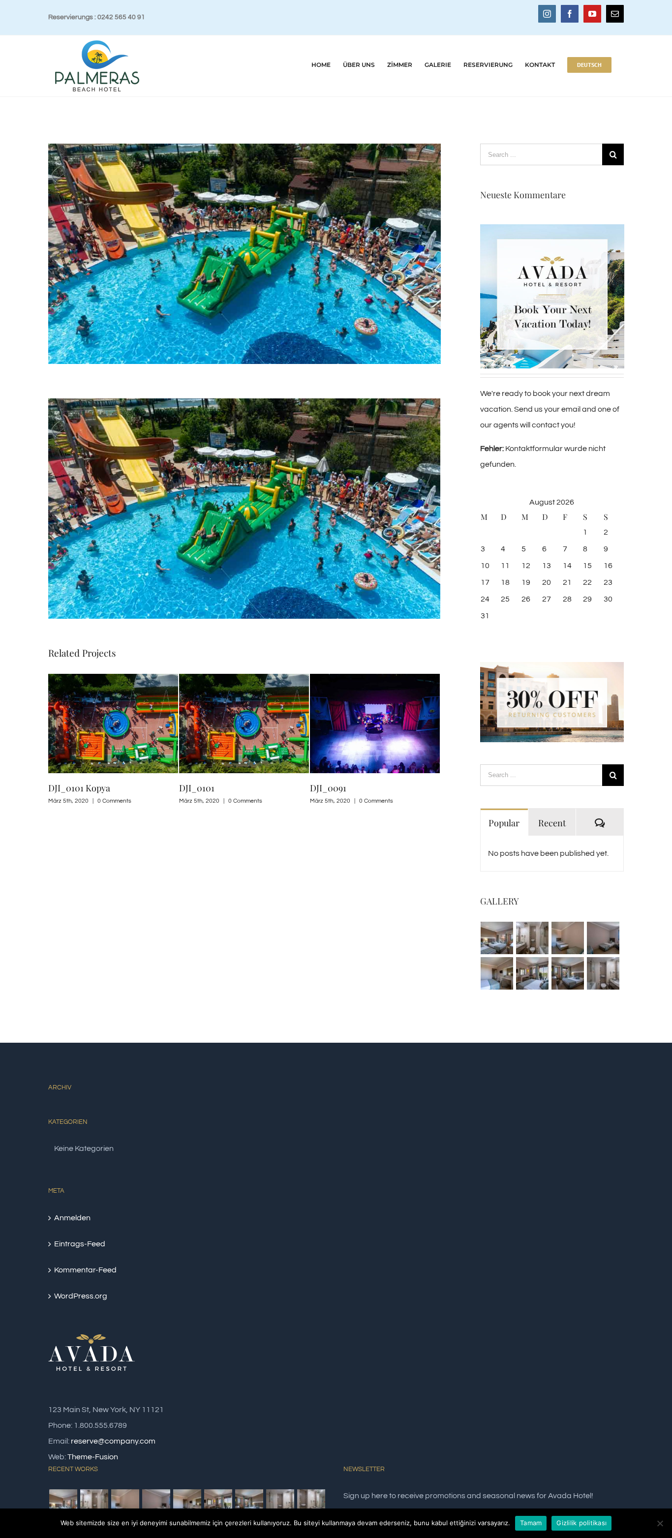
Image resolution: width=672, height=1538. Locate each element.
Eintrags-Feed (79, 1244)
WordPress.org (80, 1296)
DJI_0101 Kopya (79, 788)
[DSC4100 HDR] (311, 1503)
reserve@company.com (113, 1441)
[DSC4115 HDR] (497, 973)
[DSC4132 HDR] (568, 938)
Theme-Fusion (92, 1457)
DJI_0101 (196, 788)
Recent (552, 823)
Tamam (531, 1523)
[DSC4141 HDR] (497, 938)
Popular (504, 823)
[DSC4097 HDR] (603, 973)
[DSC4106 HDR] (568, 973)
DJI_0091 (328, 788)
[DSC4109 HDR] (533, 973)
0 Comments (114, 801)
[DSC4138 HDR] (533, 938)
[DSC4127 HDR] (603, 938)
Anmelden (72, 1218)
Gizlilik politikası (581, 1523)
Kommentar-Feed (85, 1270)
